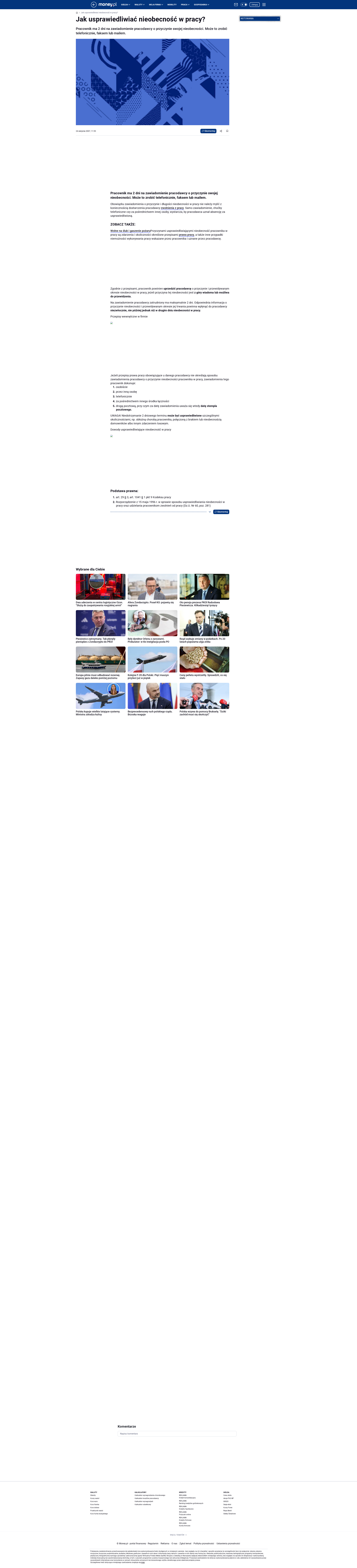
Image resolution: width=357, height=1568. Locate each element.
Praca (184, 4)
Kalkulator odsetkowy (143, 1504)
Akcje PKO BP (228, 1498)
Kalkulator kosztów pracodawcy (147, 1498)
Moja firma (155, 4)
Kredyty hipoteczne (186, 1509)
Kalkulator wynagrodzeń (144, 1501)
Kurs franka (94, 1504)
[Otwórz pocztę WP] (236, 4)
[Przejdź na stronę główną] (94, 6)
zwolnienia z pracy (172, 208)
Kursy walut (94, 1498)
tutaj (142, 1562)
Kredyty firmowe (185, 1520)
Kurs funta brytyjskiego (99, 1514)
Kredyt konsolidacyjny (187, 1498)
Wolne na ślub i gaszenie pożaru (130, 230)
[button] (243, 4)
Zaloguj (254, 4)
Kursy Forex (227, 1508)
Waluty (138, 4)
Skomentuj (209, 131)
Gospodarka (200, 4)
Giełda (124, 4)
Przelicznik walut (96, 1511)
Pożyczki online (185, 1515)
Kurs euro (94, 1501)
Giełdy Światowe (229, 1514)
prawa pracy (186, 234)
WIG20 (225, 1501)
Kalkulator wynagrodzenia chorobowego (150, 1495)
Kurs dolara (94, 1508)
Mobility (172, 4)
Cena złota (227, 1495)
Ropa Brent (227, 1511)
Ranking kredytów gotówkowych (191, 1503)
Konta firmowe (184, 1526)
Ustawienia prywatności (227, 1543)
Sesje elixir (227, 1504)
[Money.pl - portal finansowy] (110, 4)
